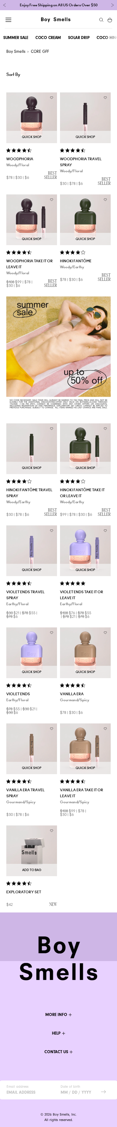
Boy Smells (16, 51)
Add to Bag (31, 870)
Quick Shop (31, 137)
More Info (56, 1014)
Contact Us (56, 1052)
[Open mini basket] (110, 20)
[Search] (101, 20)
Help (56, 1033)
